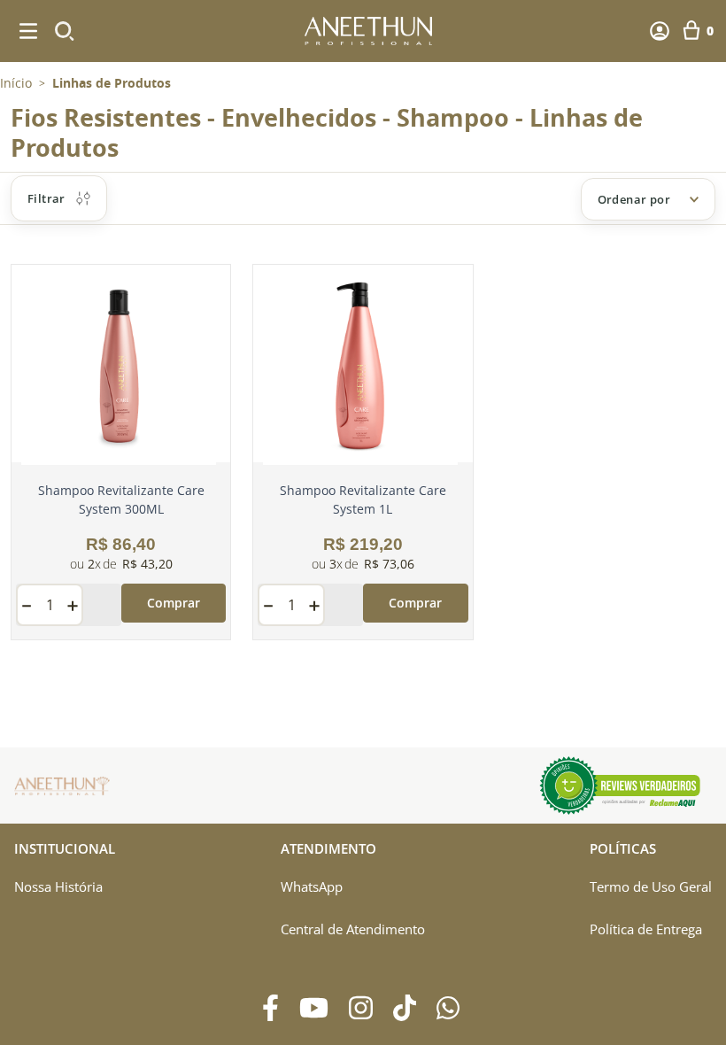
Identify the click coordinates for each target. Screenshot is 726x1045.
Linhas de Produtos (111, 83)
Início (16, 82)
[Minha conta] (659, 31)
